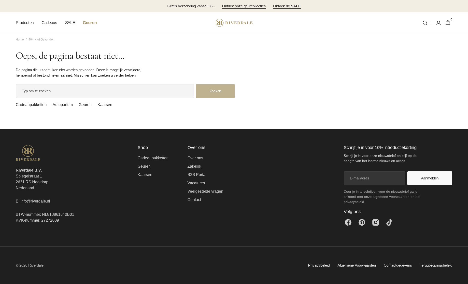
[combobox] (105, 91)
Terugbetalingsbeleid (436, 265)
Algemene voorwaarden (357, 265)
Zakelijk (194, 166)
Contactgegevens (398, 265)
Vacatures (196, 183)
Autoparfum (63, 105)
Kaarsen (105, 105)
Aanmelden (430, 178)
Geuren (85, 105)
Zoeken (215, 91)
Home (20, 39)
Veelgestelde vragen (205, 191)
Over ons (195, 158)
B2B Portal (196, 175)
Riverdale (35, 265)
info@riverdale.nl (35, 201)
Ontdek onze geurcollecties (244, 6)
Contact (194, 200)
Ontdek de (287, 6)
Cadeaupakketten (31, 105)
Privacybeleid (319, 265)
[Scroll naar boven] (462, 278)
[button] (425, 22)
